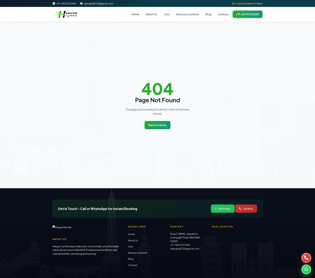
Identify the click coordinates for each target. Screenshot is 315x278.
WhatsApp (224, 208)
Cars (166, 14)
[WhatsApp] (306, 269)
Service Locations (187, 14)
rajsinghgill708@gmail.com (98, 3)
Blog (208, 14)
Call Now (248, 208)
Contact (223, 14)
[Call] (306, 258)
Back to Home (157, 125)
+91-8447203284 (66, 3)
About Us (151, 14)
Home (135, 14)
